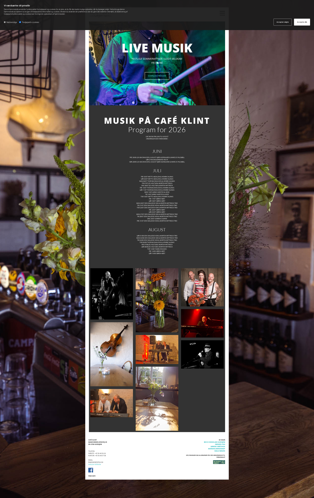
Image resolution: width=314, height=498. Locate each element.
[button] (157, 76)
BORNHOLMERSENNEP (216, 449)
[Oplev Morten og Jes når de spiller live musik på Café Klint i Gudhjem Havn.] (157, 349)
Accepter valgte (283, 22)
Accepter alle (302, 22)
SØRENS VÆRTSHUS (218, 446)
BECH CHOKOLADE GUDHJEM (214, 442)
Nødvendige (12, 22)
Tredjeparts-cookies (30, 22)
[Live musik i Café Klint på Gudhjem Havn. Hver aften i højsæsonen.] (111, 294)
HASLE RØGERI (219, 451)
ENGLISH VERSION (94, 464)
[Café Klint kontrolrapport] (203, 462)
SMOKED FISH (220, 444)
